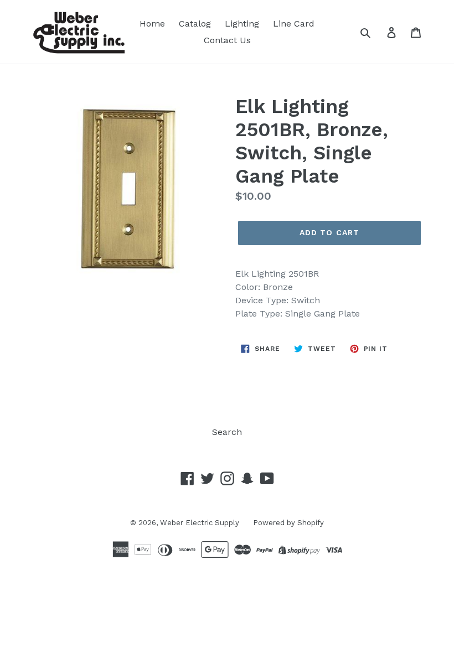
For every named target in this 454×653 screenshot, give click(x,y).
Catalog (195, 23)
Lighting (242, 23)
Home (152, 23)
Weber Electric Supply (199, 523)
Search (227, 432)
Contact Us (227, 40)
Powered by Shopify (288, 523)
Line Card (293, 23)
